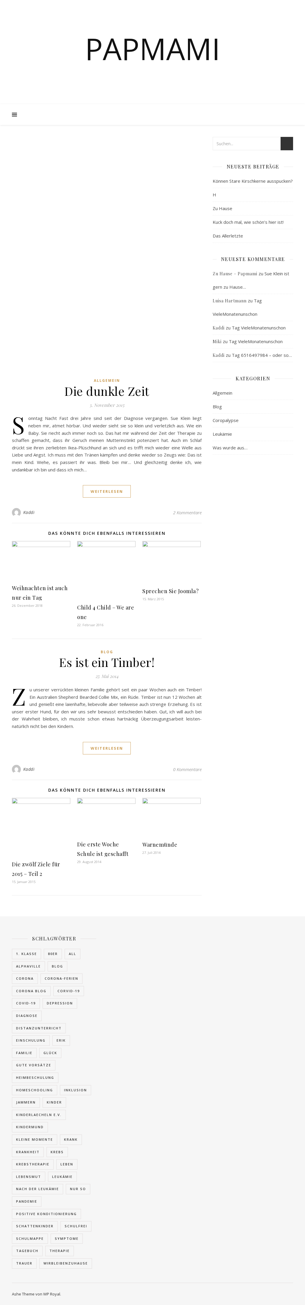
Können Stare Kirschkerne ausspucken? (253, 181)
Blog (107, 651)
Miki (217, 341)
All (72, 953)
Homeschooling (34, 1090)
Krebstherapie (32, 1164)
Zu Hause (222, 208)
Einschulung (31, 1040)
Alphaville (28, 966)
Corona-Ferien (61, 978)
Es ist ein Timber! (107, 662)
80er (53, 953)
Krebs (57, 1152)
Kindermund (30, 1127)
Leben (66, 1164)
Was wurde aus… (230, 448)
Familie (24, 1053)
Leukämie (222, 434)
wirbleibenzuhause (65, 1263)
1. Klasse (26, 953)
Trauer (24, 1263)
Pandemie (26, 1201)
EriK (61, 1040)
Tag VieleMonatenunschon (259, 328)
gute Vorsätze (33, 1065)
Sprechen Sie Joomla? (170, 591)
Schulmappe (30, 1238)
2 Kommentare (187, 512)
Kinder (54, 1102)
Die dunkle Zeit (106, 391)
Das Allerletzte (228, 236)
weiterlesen (107, 491)
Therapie (59, 1250)
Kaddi (29, 512)
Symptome (67, 1238)
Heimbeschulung (35, 1077)
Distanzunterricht (39, 1028)
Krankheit (28, 1152)
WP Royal (51, 1294)
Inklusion (75, 1090)
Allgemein (107, 380)
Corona (25, 978)
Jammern (26, 1102)
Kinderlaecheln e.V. (39, 1114)
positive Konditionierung (46, 1214)
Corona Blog (31, 991)
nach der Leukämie (37, 1189)
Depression (60, 1003)
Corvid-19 (68, 991)
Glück (50, 1053)
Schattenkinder (35, 1226)
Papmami (152, 48)
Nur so (78, 1189)
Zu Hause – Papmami (235, 273)
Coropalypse (226, 420)
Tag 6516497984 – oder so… (262, 355)
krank (71, 1139)
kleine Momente (34, 1139)
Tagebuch (27, 1250)
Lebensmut (28, 1176)
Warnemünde (159, 844)
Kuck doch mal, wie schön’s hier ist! (248, 222)
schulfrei (76, 1226)
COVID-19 (26, 1003)
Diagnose (27, 1015)
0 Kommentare (187, 769)
